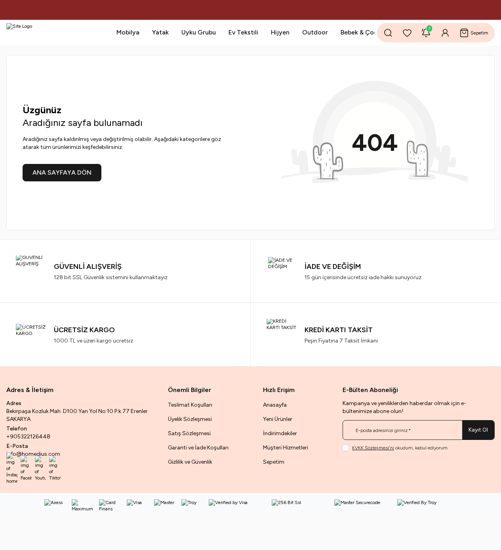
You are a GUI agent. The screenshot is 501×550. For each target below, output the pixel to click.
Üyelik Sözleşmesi (190, 419)
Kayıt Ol (478, 429)
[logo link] (53, 32)
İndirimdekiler (280, 433)
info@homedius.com (33, 454)
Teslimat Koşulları (190, 405)
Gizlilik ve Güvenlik (190, 462)
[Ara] (388, 33)
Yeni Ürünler (277, 419)
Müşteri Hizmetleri (285, 447)
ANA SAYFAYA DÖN (61, 172)
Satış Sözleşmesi (189, 433)
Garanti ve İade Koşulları (198, 447)
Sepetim (273, 462)
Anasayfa (275, 405)
